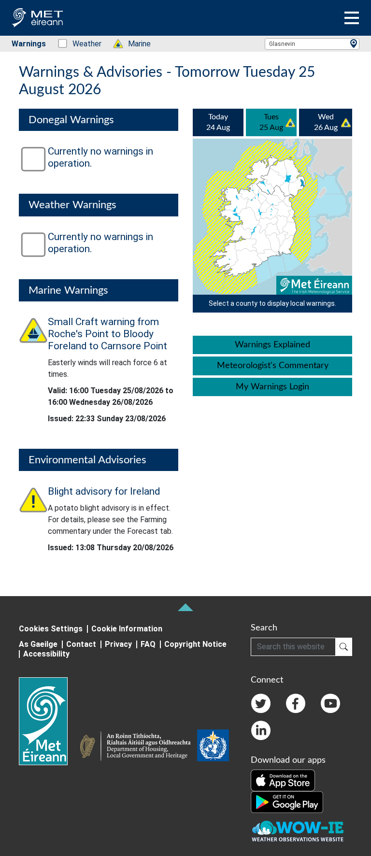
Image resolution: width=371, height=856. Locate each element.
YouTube (330, 703)
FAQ (148, 644)
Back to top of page (185, 607)
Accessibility (46, 653)
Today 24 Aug (218, 122)
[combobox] (312, 44)
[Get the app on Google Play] (287, 801)
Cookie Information (126, 628)
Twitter (261, 703)
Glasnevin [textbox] (282, 44)
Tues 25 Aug (271, 122)
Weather (81, 43)
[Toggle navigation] (352, 18)
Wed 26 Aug (326, 122)
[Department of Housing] (138, 747)
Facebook (295, 703)
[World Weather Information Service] (213, 747)
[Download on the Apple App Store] (283, 780)
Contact (81, 644)
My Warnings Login (272, 387)
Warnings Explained (272, 345)
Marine (134, 43)
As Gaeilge (38, 644)
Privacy (118, 644)
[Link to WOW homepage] (297, 831)
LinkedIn (261, 730)
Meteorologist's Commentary (272, 365)
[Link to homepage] (49, 721)
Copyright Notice (195, 644)
